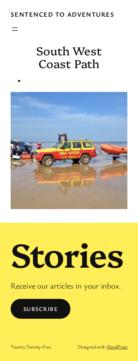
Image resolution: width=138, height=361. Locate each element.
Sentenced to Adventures (62, 14)
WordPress (117, 346)
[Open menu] (15, 29)
